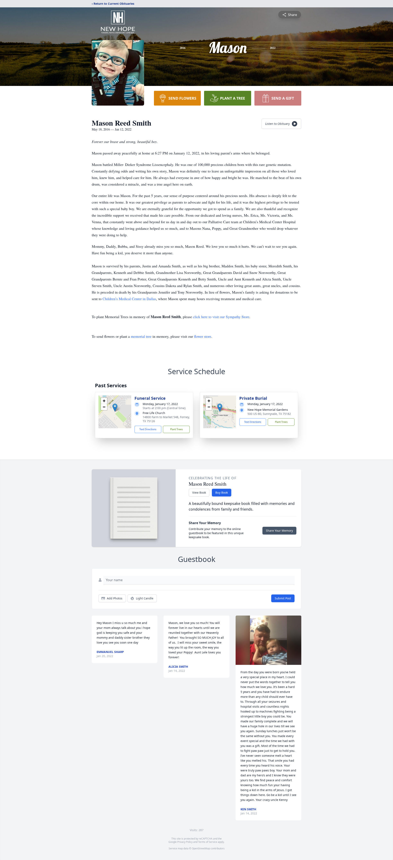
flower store (202, 336)
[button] (114, 407)
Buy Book (221, 492)
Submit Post (283, 598)
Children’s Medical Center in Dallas (129, 298)
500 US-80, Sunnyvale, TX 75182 (269, 414)
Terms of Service (207, 842)
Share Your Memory (279, 530)
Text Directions (147, 429)
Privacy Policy (185, 842)
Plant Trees (176, 429)
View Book (199, 492)
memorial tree (141, 336)
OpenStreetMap (201, 848)
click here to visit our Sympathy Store (221, 316)
